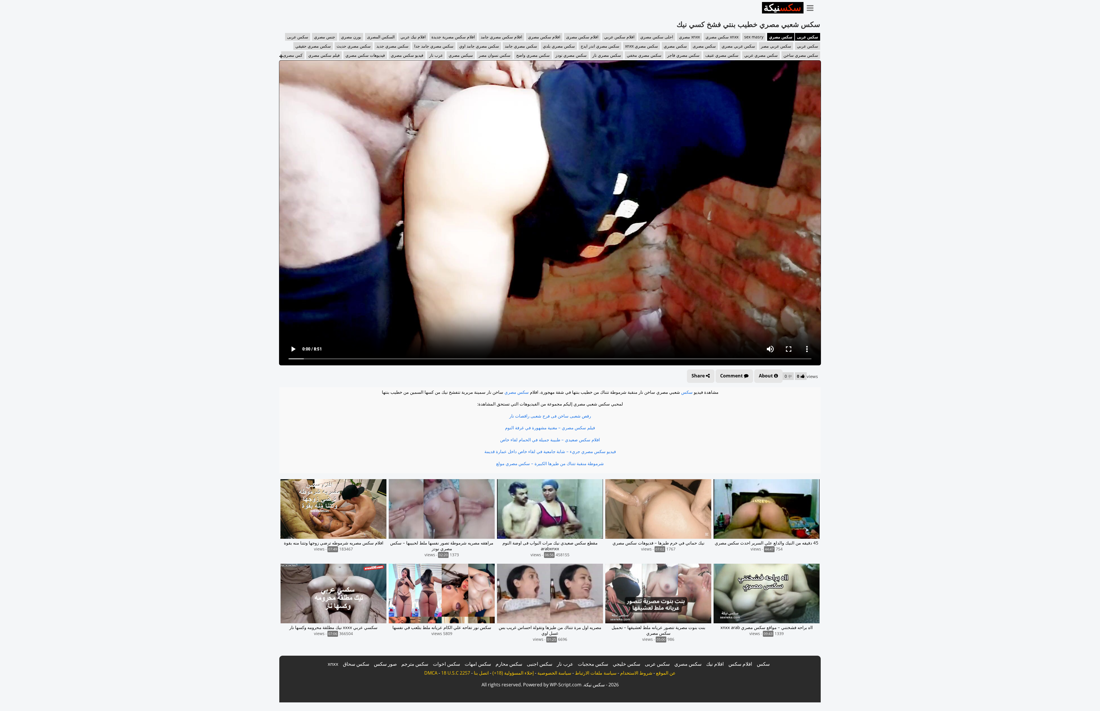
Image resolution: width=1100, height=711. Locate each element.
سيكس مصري (461, 55)
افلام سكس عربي (619, 37)
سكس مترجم (414, 664)
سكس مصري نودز (571, 55)
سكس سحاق (356, 664)
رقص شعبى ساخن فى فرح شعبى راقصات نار (550, 416)
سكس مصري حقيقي (313, 46)
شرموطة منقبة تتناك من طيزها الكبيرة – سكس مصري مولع (550, 463)
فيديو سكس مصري (407, 55)
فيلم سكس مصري (324, 55)
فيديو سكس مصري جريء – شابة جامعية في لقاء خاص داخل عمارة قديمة (550, 451)
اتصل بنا (481, 673)
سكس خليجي (626, 664)
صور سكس (385, 664)
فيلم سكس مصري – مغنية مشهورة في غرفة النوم (550, 427)
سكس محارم (509, 664)
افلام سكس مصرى (582, 37)
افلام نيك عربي (413, 37)
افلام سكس (740, 664)
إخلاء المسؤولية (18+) (513, 673)
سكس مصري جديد (392, 46)
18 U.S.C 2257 (455, 673)
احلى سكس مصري (656, 37)
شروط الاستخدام (636, 673)
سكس (687, 392)
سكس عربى (807, 37)
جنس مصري (324, 37)
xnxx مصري (689, 37)
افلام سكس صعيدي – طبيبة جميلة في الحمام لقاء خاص (550, 439)
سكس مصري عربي (761, 55)
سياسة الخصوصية (554, 673)
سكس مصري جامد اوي (479, 46)
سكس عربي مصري (738, 46)
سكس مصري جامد (521, 46)
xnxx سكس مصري (722, 37)
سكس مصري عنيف (721, 55)
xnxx (333, 664)
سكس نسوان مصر (494, 55)
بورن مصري (351, 37)
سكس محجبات (593, 664)
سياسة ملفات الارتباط (595, 673)
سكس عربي (807, 46)
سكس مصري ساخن (800, 55)
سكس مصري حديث (354, 46)
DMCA (430, 673)
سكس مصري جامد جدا (433, 46)
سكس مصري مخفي (644, 55)
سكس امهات (478, 664)
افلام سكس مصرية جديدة (453, 37)
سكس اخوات (446, 664)
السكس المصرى (381, 37)
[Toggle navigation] (812, 7)
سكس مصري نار (606, 55)
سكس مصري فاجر (683, 55)
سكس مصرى (704, 46)
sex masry (753, 37)
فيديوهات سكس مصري (365, 55)
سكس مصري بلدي (559, 46)
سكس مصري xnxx (641, 46)
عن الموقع (666, 673)
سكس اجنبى (539, 664)
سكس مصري (780, 37)
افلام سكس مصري (544, 37)
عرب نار (436, 55)
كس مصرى (292, 55)
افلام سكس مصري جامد (501, 37)
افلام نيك (715, 664)
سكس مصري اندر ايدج (600, 46)
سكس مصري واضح (533, 55)
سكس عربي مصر (776, 46)
